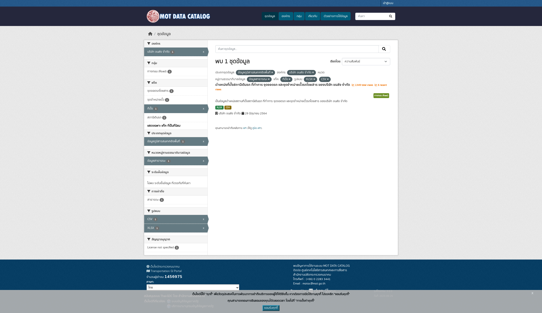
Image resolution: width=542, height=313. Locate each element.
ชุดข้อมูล (270, 16)
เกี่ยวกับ (312, 16)
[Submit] (390, 16)
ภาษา (150, 282)
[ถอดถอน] (272, 72)
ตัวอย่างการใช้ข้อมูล (336, 16)
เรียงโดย (335, 61)
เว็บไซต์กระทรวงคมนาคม (164, 267)
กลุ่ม (299, 16)
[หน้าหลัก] (150, 34)
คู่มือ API (256, 128)
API (245, 128)
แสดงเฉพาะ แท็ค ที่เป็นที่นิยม (163, 126)
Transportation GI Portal (166, 271)
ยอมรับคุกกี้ (271, 308)
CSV (228, 107)
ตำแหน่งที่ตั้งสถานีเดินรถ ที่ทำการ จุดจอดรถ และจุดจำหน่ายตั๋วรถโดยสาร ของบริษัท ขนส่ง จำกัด (283, 84)
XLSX (219, 107)
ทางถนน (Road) (381, 95)
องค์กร (286, 16)
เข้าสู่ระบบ (388, 3)
